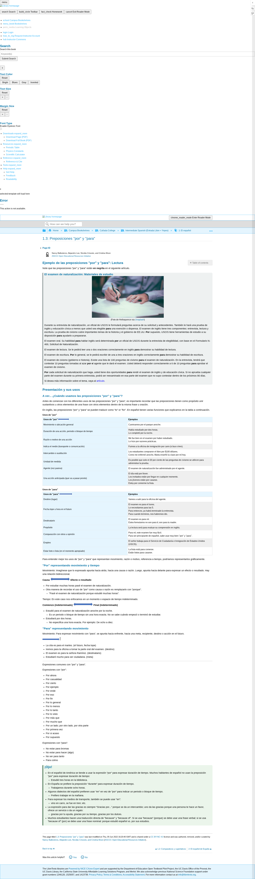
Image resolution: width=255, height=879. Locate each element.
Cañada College (107, 230)
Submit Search (9, 58)
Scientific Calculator (15, 154)
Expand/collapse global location (210, 230)
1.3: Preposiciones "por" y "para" (70, 837)
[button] (10, 175)
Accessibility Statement (134, 875)
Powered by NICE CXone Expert (84, 869)
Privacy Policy (95, 875)
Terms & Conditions (112, 875)
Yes (75, 857)
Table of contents (200, 263)
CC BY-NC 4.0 (157, 837)
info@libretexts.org (187, 875)
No (86, 857)
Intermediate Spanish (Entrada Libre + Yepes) (147, 230)
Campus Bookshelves (79, 230)
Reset (4, 78)
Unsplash (139, 319)
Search (47, 224)
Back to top (47, 848)
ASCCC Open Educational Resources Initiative (71, 256)
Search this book (8, 49)
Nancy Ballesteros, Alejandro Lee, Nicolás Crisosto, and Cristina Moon (72, 840)
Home (55, 230)
